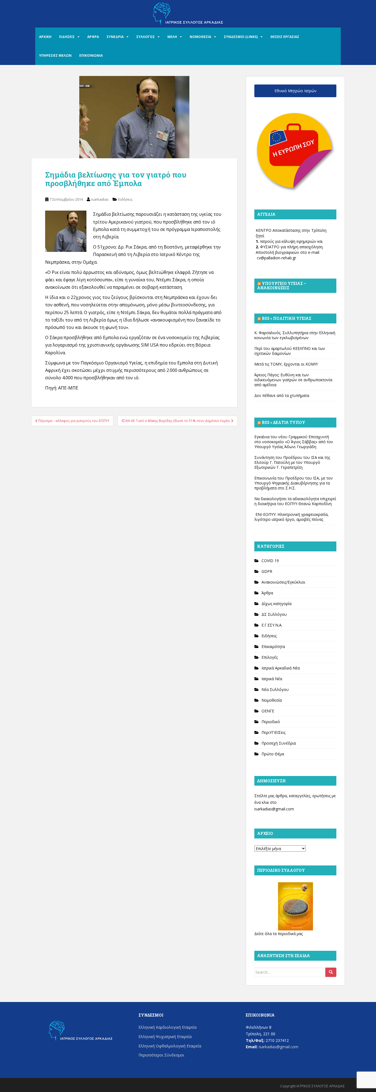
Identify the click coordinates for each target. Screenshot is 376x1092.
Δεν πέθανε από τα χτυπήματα (281, 395)
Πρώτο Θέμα (272, 753)
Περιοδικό (270, 721)
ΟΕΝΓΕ (267, 711)
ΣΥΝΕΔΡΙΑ (115, 36)
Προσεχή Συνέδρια (278, 743)
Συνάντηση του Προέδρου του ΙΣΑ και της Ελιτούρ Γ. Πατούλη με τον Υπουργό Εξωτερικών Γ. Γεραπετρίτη (292, 462)
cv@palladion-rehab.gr (276, 257)
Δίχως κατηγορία (276, 603)
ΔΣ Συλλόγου (274, 614)
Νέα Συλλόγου (275, 689)
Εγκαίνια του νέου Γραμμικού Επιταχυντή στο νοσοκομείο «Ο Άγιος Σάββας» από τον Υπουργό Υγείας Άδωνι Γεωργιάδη (293, 441)
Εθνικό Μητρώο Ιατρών (295, 90)
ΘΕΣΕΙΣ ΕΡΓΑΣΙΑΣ (284, 36)
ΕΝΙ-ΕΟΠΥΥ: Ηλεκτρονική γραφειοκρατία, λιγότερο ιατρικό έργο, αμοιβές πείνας (291, 517)
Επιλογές (269, 657)
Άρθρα (267, 592)
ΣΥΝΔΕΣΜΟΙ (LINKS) (241, 36)
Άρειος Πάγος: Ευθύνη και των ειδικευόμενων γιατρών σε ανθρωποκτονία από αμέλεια (293, 379)
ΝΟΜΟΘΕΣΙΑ (200, 36)
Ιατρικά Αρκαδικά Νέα (280, 668)
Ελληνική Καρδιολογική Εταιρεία (167, 1027)
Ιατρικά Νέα (271, 678)
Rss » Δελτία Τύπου (283, 422)
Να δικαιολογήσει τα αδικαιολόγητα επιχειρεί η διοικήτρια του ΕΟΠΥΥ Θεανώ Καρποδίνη (295, 501)
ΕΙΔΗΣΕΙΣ (67, 36)
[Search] (330, 972)
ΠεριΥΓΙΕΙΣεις (273, 732)
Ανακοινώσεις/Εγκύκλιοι (283, 582)
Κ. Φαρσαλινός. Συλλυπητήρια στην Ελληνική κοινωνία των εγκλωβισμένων (294, 335)
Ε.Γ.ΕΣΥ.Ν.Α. (271, 625)
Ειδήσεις (125, 199)
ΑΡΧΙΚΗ (45, 36)
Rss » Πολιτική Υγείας (286, 318)
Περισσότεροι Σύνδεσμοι (161, 1055)
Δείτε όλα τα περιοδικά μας (278, 933)
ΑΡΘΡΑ (93, 36)
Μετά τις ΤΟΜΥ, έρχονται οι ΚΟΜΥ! (286, 364)
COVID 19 (270, 560)
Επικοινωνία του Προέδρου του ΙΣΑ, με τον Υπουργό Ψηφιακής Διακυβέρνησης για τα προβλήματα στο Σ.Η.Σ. (293, 483)
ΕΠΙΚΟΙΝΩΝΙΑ (91, 55)
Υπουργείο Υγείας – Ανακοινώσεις (281, 285)
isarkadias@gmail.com (274, 808)
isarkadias (100, 199)
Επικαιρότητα (273, 646)
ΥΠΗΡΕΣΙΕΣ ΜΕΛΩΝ (55, 55)
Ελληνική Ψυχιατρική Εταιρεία (165, 1036)
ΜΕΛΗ (172, 36)
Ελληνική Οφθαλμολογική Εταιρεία (169, 1046)
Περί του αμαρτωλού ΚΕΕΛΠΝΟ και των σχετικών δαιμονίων (289, 351)
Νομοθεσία (271, 700)
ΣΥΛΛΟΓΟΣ (145, 36)
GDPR (266, 571)
